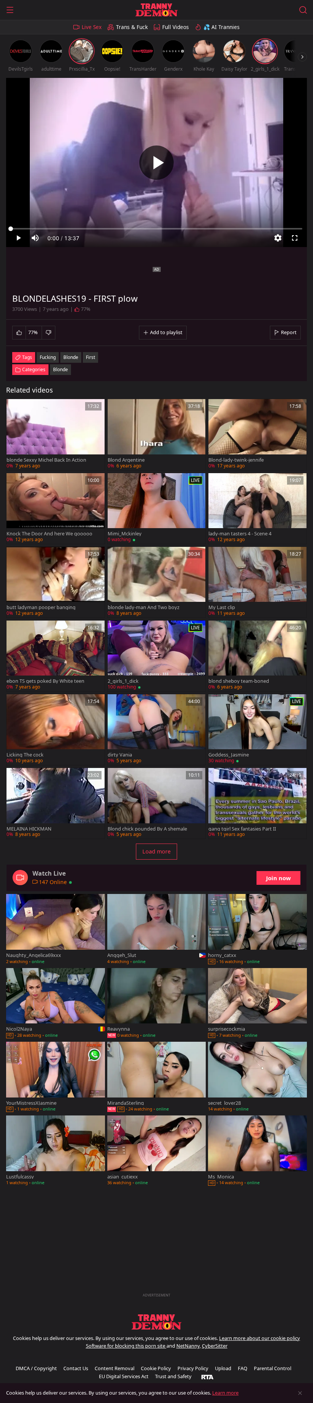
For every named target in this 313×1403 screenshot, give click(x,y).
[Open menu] (10, 10)
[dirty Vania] (157, 729)
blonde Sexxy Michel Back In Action (46, 459)
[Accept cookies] (300, 1393)
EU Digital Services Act (123, 1376)
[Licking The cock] (55, 729)
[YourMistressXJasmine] (55, 1077)
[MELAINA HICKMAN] (55, 803)
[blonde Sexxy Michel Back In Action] (55, 434)
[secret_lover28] (257, 1077)
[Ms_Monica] (257, 1151)
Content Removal (114, 1368)
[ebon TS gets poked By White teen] (55, 656)
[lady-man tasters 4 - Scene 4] (257, 508)
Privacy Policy (192, 1368)
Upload (223, 1368)
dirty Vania (120, 754)
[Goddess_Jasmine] (257, 729)
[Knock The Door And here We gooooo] (55, 508)
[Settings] (278, 238)
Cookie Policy (156, 1368)
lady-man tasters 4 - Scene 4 (239, 533)
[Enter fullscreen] (294, 238)
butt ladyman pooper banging (41, 607)
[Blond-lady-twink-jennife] (257, 434)
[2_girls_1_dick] (157, 656)
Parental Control (272, 1368)
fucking (48, 357)
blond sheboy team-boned (238, 681)
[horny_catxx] (257, 929)
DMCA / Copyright (36, 1368)
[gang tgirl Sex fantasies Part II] (257, 803)
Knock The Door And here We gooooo (49, 533)
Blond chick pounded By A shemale (147, 828)
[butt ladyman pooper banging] (55, 582)
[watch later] (16, 408)
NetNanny (188, 1345)
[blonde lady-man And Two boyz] (157, 582)
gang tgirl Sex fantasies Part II (242, 828)
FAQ (242, 1368)
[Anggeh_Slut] (156, 929)
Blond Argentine (126, 459)
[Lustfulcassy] (55, 1151)
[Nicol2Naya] (55, 1003)
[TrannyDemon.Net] (156, 9)
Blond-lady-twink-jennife (236, 459)
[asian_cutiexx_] (156, 1151)
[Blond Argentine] (157, 434)
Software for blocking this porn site (126, 1345)
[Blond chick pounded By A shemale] (157, 803)
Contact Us (75, 1368)
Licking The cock (25, 754)
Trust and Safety (173, 1376)
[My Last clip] (257, 582)
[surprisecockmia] (257, 1003)
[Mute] (35, 238)
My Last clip (221, 607)
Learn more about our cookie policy (259, 1338)
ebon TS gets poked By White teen (45, 681)
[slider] (156, 228)
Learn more (225, 1392)
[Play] (156, 162)
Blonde (60, 369)
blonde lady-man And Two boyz (143, 607)
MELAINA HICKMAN (29, 828)
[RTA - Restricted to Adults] (207, 1376)
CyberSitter (214, 1345)
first (90, 357)
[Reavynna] (156, 1003)
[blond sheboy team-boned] (257, 656)
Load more (156, 851)
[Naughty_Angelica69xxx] (55, 929)
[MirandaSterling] (156, 1077)
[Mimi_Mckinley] (157, 508)
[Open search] (303, 10)
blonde (70, 357)
